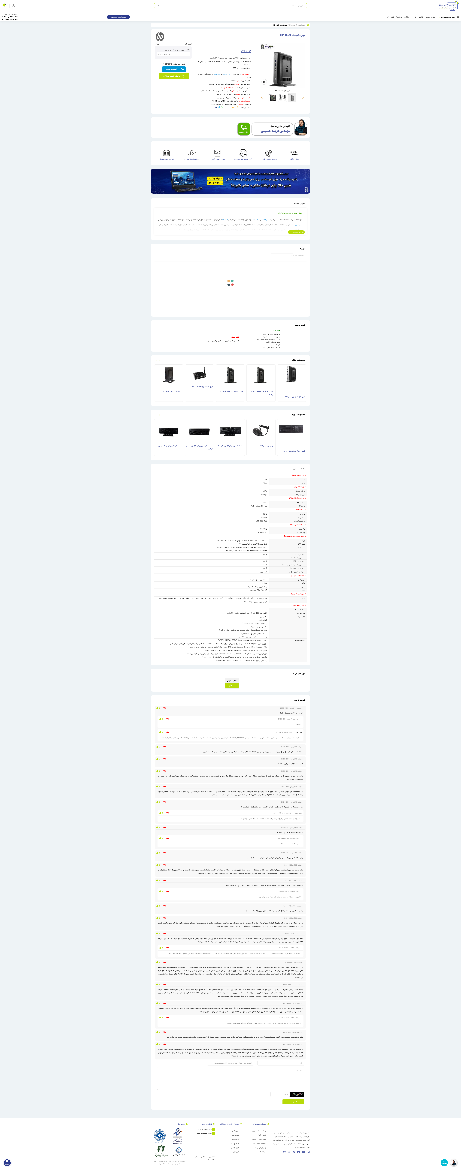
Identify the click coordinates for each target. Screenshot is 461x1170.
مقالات (406, 17)
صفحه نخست (430, 17)
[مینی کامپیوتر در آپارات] (284, 1152)
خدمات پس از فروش (259, 1139)
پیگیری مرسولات (260, 1148)
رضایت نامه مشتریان (259, 1131)
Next (261, 97)
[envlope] (215, 107)
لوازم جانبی (235, 1148)
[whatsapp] (222, 107)
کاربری (414, 17)
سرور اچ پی (235, 1143)
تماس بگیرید (174, 69)
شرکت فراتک (161, 1164)
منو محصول (444, 1162)
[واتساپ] (308, 1152)
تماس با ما (390, 17)
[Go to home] (308, 25)
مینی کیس (235, 1131)
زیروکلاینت (235, 1135)
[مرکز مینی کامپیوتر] (383, 6)
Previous (304, 97)
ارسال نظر (293, 1102)
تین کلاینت (235, 1152)
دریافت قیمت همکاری (171, 76)
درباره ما (399, 17)
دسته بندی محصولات (448, 17)
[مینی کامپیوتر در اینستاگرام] (289, 1152)
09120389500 (201, 1133)
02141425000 (202, 1129)
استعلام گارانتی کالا (259, 1143)
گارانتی (421, 17)
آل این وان (235, 1139)
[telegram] (219, 107)
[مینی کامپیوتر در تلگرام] (293, 1152)
